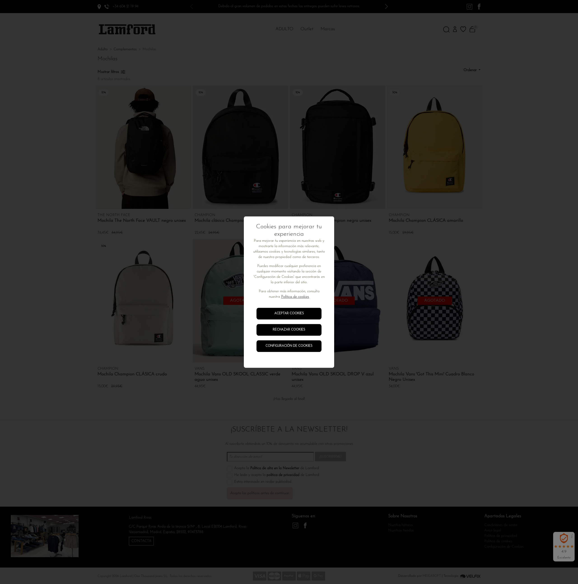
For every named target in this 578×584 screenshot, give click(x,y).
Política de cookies (295, 297)
